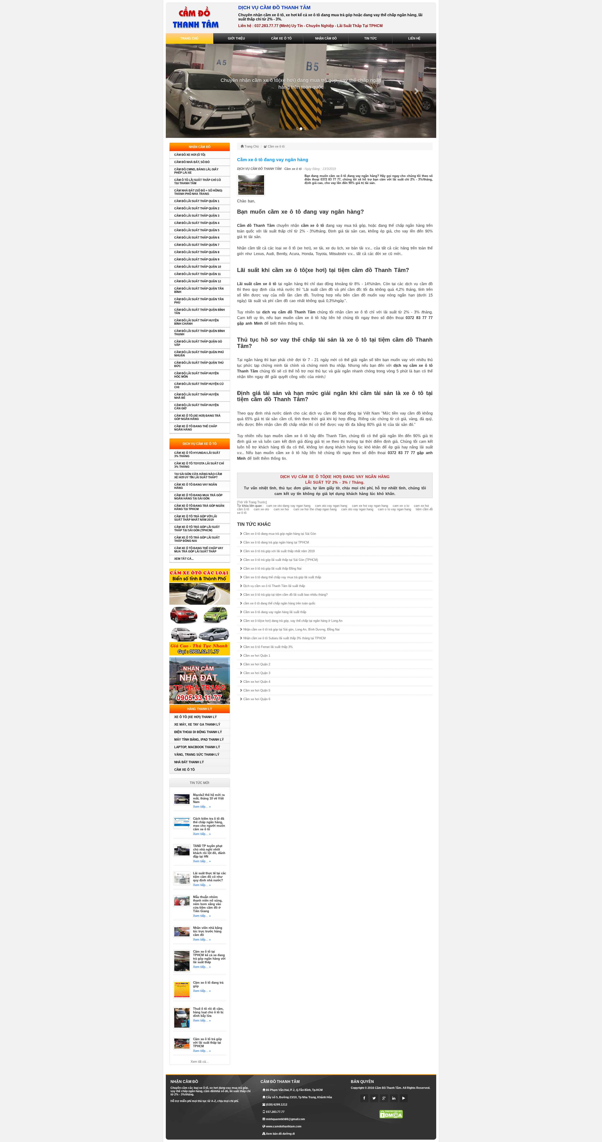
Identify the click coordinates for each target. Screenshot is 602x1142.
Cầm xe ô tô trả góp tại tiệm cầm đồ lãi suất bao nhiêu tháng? (285, 594)
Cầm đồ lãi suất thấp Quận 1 (196, 201)
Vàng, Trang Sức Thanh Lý (196, 754)
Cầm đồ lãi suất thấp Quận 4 (196, 223)
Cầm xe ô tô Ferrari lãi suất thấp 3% (267, 647)
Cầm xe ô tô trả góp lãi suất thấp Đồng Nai (197, 539)
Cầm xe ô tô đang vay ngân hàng (195, 486)
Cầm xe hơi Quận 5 (256, 690)
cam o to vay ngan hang (394, 509)
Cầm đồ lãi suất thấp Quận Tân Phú (199, 301)
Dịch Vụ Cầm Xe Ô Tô (200, 444)
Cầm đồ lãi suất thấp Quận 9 (196, 259)
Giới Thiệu (236, 38)
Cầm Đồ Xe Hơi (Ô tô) (189, 154)
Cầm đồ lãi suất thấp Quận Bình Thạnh (199, 332)
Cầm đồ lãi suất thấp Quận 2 (196, 208)
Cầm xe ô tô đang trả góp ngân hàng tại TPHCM (199, 507)
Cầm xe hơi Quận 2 (256, 664)
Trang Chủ (189, 38)
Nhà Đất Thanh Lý (189, 762)
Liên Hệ (414, 38)
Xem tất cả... (184, 558)
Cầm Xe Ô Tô (281, 38)
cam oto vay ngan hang (356, 509)
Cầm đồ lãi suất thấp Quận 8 (196, 252)
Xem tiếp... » (202, 806)
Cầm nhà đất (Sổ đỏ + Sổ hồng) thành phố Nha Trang (198, 192)
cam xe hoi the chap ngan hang (315, 509)
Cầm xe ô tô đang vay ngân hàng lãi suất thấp (274, 612)
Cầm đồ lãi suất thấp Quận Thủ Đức (199, 364)
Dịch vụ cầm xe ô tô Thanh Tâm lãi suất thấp (273, 586)
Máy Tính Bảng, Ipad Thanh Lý (199, 739)
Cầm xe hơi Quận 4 (256, 681)
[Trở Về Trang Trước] (252, 502)
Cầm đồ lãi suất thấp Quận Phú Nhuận (199, 354)
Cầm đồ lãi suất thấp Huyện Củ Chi (199, 385)
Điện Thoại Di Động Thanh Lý (198, 732)
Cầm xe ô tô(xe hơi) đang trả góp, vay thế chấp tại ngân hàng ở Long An (292, 621)
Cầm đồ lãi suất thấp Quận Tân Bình (199, 290)
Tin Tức (370, 38)
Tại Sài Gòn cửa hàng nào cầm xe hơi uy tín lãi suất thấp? (198, 475)
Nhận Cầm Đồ (326, 38)
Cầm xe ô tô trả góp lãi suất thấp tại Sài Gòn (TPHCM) (197, 528)
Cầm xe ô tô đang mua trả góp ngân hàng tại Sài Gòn (198, 497)
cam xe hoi (281, 509)
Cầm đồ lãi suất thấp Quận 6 (196, 237)
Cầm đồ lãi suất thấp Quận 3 (196, 215)
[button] (186, 91)
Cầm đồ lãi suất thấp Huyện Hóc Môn (196, 375)
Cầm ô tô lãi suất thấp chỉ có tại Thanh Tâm (197, 181)
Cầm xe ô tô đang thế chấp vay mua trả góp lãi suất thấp (198, 550)
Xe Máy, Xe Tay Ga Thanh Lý (197, 724)
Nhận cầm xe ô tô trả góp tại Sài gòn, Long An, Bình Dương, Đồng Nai (291, 629)
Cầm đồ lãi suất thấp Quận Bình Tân (199, 311)
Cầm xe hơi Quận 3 (256, 673)
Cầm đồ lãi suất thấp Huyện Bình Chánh (196, 322)
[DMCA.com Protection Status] (391, 1114)
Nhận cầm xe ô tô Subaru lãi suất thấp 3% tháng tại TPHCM (284, 638)
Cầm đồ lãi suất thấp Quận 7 (196, 245)
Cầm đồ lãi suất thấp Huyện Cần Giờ (196, 406)
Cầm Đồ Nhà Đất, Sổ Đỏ (192, 162)
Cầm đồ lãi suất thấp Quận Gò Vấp (198, 343)
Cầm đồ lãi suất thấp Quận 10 (197, 266)
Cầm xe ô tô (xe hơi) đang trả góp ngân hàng (197, 417)
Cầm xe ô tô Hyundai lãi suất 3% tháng (197, 454)
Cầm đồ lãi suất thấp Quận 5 (196, 230)
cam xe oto (261, 509)
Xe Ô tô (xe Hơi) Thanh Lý (195, 717)
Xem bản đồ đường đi (280, 1133)
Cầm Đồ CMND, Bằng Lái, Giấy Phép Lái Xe (196, 171)
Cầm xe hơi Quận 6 (256, 699)
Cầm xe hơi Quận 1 (256, 655)
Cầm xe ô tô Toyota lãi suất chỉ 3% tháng (199, 465)
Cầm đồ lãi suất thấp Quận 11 (197, 274)
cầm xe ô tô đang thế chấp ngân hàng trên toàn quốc (278, 603)
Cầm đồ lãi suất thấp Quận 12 (197, 281)
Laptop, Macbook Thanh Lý (197, 747)
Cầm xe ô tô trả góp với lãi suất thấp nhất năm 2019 (195, 518)
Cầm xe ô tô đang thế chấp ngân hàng (195, 428)
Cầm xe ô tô (184, 769)
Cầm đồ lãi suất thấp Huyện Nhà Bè (196, 396)
